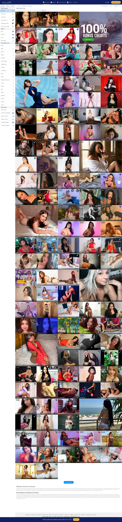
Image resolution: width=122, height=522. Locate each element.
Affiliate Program (73, 516)
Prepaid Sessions (5, 23)
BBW (2, 48)
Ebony (2, 73)
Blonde (2, 54)
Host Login (54, 516)
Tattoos (2, 101)
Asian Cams (33, 514)
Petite (2, 92)
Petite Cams (83, 514)
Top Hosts (3, 17)
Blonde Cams (77, 514)
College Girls (3, 64)
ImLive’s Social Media (5, 112)
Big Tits (2, 51)
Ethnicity (3, 34)
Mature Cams (67, 514)
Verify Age (76, 519)
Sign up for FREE (116, 2)
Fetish (2, 76)
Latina (2, 83)
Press (79, 516)
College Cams (27, 514)
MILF (2, 89)
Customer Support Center (46, 516)
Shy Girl (2, 98)
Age (2, 31)
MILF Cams (51, 514)
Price (2, 37)
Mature (2, 86)
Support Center (4, 119)
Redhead (3, 95)
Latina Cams (56, 514)
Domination (3, 70)
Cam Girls (94, 514)
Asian (2, 45)
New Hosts (3, 14)
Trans (13, 6)
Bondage (3, 58)
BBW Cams (72, 514)
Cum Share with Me (5, 26)
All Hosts (3, 10)
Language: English (5, 122)
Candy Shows (4, 61)
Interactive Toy (4, 20)
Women (2, 6)
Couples (3, 67)
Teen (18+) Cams (40, 514)
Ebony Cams (45, 514)
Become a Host (4, 116)
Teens (2, 105)
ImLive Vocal (3, 109)
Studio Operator (67, 516)
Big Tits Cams (61, 514)
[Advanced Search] (121, 6)
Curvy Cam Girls (89, 514)
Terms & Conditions (5, 125)
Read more (44, 10)
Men (7, 6)
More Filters (3, 40)
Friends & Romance (5, 80)
